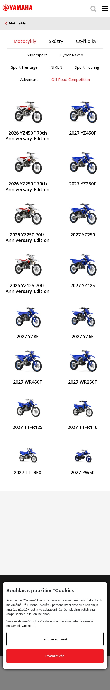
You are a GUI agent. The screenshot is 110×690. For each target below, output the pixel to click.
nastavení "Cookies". (20, 626)
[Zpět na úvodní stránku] (17, 8)
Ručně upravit (55, 639)
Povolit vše (55, 656)
